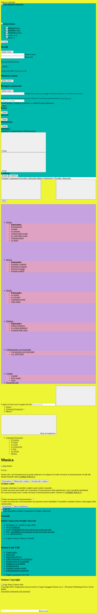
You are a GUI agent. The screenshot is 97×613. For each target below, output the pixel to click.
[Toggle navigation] (21, 189)
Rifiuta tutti (21, 481)
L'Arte (13, 449)
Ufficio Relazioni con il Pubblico (19, 559)
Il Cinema (15, 440)
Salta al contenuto (8, 2)
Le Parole (15, 451)
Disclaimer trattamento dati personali (15, 591)
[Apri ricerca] (76, 189)
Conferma (13, 176)
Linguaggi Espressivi (14, 409)
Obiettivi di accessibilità (15, 564)
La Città (14, 444)
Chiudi (4, 113)
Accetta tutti (40, 481)
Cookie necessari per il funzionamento (16, 499)
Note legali (10, 555)
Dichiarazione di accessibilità (17, 561)
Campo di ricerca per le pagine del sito (16, 404)
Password (29, 57)
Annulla (4, 176)
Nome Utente (30, 54)
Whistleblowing (12, 566)
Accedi (4, 42)
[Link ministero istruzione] (12, 4)
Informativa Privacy (14, 557)
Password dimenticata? (10, 62)
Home (8, 407)
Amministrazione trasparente (17, 570)
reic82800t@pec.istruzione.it (32, 532)
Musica (14, 454)
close (4, 201)
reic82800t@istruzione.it (31, 530)
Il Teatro (14, 442)
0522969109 (15, 527)
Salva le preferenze (21, 506)
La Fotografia (16, 447)
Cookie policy (11, 552)
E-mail (27, 93)
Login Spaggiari (65, 98)
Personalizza (6, 481)
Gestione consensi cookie (16, 568)
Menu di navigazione (47, 433)
